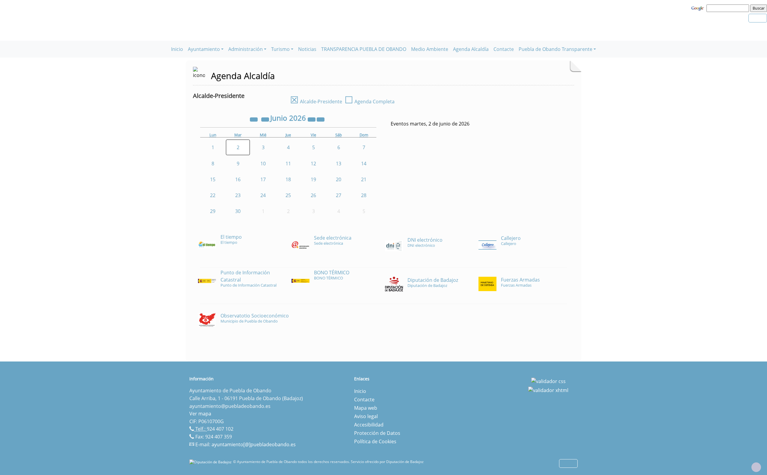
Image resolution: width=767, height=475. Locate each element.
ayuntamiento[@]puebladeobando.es (254, 444)
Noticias (307, 49)
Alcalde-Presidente (316, 101)
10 (263, 163)
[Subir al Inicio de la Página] (756, 467)
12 (313, 163)
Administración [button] (245, 49)
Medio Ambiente (429, 49)
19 (313, 179)
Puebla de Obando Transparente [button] (555, 49)
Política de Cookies (375, 441)
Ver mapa (200, 413)
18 (288, 179)
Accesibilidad (369, 424)
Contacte (503, 49)
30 (238, 211)
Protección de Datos (377, 433)
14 (363, 163)
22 (212, 195)
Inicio (177, 49)
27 (338, 195)
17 (263, 179)
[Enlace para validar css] (548, 380)
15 (212, 179)
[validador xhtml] (548, 389)
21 (363, 179)
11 (288, 163)
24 (263, 195)
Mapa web (365, 408)
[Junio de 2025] (254, 119)
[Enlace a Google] (698, 7)
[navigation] (728, 8)
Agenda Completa (370, 101)
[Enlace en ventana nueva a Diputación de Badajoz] (211, 461)
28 (363, 195)
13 (338, 163)
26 (313, 195)
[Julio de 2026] (320, 119)
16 (238, 179)
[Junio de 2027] (312, 119)
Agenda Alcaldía (471, 49)
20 (338, 179)
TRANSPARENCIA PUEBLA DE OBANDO (363, 49)
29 (212, 211)
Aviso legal (366, 416)
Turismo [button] (280, 49)
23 (238, 195)
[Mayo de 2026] (265, 119)
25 (288, 195)
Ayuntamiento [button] (204, 49)
